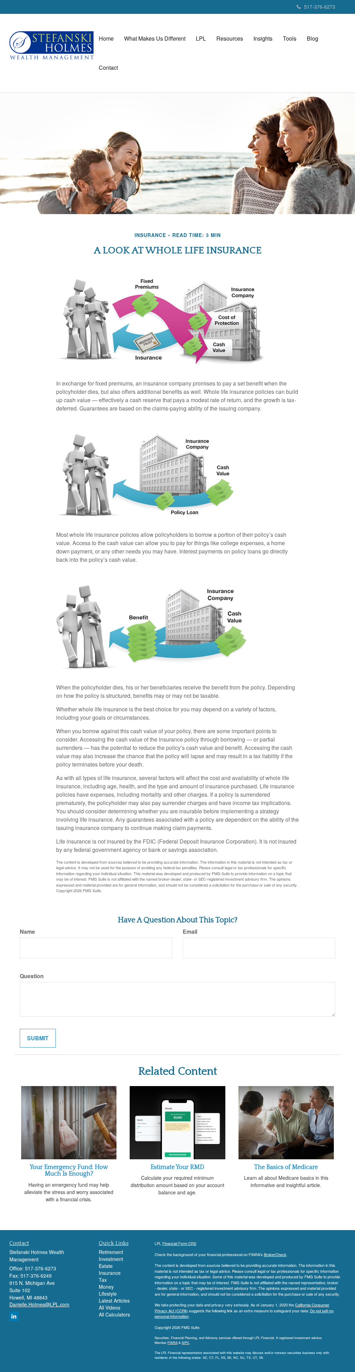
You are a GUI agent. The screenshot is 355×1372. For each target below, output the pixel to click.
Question (32, 976)
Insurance (110, 1272)
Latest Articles (114, 1300)
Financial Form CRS (179, 1243)
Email (190, 931)
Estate (106, 1265)
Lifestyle (108, 1293)
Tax (103, 1279)
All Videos (109, 1307)
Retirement (111, 1251)
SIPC (185, 1342)
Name (27, 931)
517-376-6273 (319, 6)
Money (106, 1286)
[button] (155, 38)
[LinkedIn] (14, 1316)
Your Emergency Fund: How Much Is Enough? (69, 1171)
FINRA (172, 1342)
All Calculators (114, 1314)
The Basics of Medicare (286, 1167)
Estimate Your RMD (177, 1167)
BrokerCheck (275, 1254)
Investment (111, 1258)
